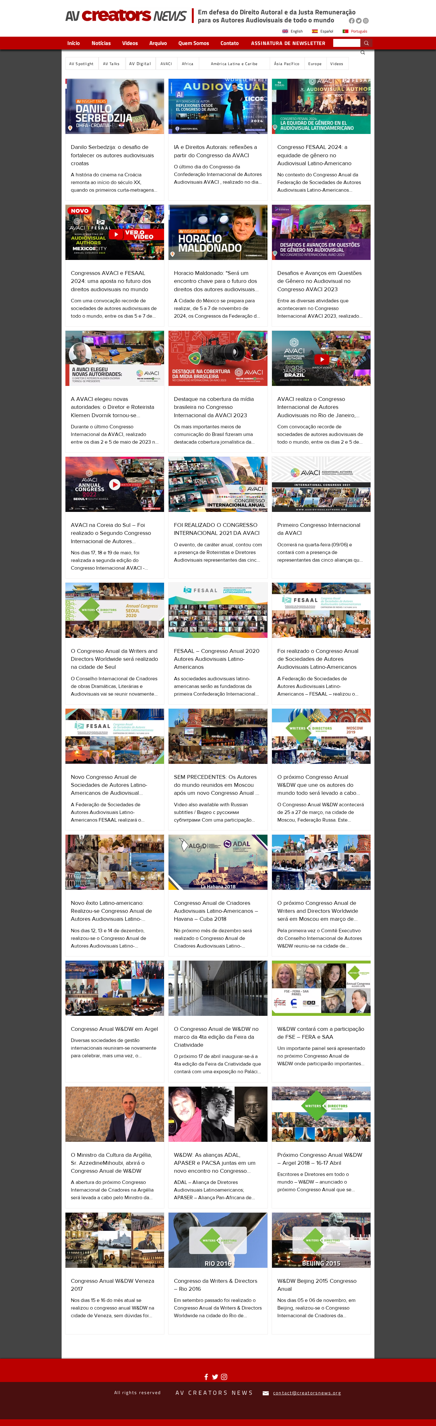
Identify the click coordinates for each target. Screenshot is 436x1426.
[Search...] (366, 43)
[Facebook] (352, 21)
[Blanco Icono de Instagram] (224, 1377)
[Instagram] (366, 21)
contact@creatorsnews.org (307, 1392)
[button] (363, 52)
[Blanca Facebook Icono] (206, 1377)
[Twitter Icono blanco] (215, 1377)
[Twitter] (359, 21)
